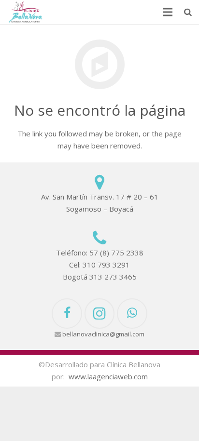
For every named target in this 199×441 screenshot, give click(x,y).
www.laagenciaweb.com (108, 376)
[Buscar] (188, 12)
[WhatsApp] (132, 313)
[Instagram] (100, 313)
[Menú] (167, 12)
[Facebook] (67, 313)
